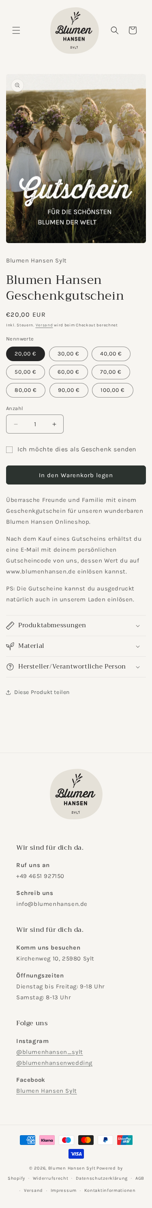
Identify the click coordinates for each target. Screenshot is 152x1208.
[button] (16, 30)
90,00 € (69, 390)
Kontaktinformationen (110, 1190)
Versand (44, 325)
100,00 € (113, 390)
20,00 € (25, 353)
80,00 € (26, 390)
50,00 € (25, 371)
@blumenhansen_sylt (49, 1052)
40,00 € (111, 353)
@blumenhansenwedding (54, 1062)
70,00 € (111, 371)
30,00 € (68, 353)
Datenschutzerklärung (102, 1178)
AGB (139, 1178)
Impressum (64, 1190)
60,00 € (68, 371)
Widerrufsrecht (51, 1178)
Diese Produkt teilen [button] (42, 692)
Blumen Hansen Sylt (46, 1090)
